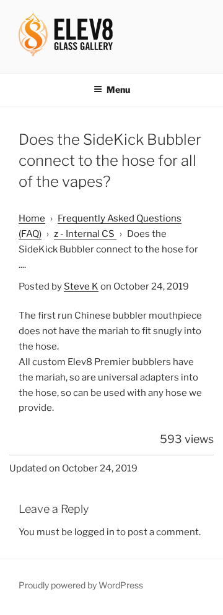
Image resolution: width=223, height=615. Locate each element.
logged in (94, 532)
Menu (118, 89)
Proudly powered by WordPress (81, 585)
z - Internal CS (85, 233)
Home (32, 218)
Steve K (81, 286)
